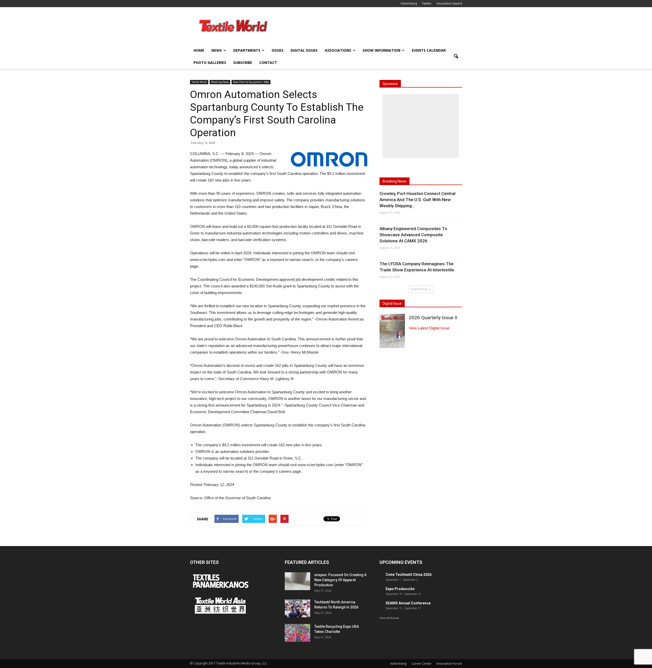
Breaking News (220, 82)
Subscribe (242, 62)
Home (199, 50)
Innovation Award (449, 3)
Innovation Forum (449, 663)
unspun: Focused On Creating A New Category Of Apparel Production (340, 580)
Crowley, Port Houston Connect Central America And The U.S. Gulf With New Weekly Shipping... (417, 199)
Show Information (381, 50)
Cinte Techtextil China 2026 (408, 575)
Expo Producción (400, 589)
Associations (338, 50)
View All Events (389, 618)
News (216, 50)
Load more (419, 289)
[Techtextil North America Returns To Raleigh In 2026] (297, 608)
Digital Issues (304, 50)
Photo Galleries (210, 62)
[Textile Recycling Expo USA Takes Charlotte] (297, 633)
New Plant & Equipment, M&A (251, 82)
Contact (268, 62)
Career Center (421, 663)
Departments (246, 50)
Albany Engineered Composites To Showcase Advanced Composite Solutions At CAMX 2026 (413, 234)
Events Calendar (429, 50)
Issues (277, 50)
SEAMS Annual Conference (408, 603)
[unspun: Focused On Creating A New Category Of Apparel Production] (297, 581)
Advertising (409, 3)
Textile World (199, 82)
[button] (456, 56)
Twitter (427, 3)
